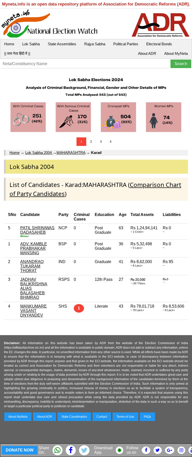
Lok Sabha (31, 44)
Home (9, 44)
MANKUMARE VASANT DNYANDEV (33, 310)
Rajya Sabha (94, 44)
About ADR (147, 53)
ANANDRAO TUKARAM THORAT (32, 266)
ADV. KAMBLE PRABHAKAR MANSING (33, 248)
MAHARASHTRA (70, 152)
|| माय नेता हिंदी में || (17, 53)
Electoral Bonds (159, 44)
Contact (101, 416)
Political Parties (125, 44)
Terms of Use (125, 416)
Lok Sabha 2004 (39, 152)
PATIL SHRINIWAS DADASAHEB (37, 230)
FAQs (147, 416)
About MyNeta (176, 53)
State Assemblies (62, 44)
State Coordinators (74, 416)
